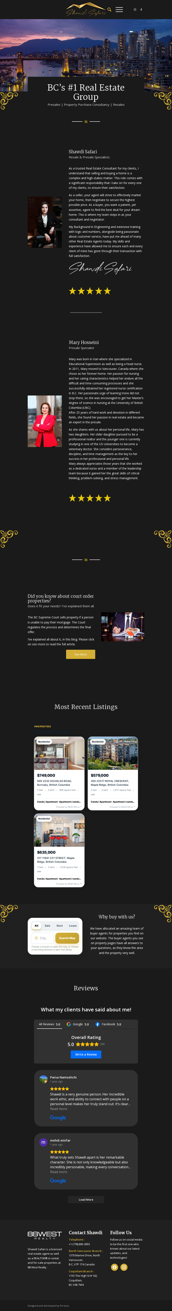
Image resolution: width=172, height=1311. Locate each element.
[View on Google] (43, 1079)
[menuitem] (107, 9)
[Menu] (117, 9)
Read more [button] (58, 1108)
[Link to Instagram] (135, 9)
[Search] (107, 9)
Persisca (64, 1305)
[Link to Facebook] (141, 9)
